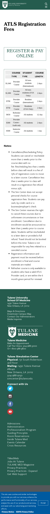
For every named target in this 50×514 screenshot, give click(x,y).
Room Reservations (18, 436)
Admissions (13, 423)
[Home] (11, 4)
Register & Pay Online (25, 54)
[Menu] (46, 6)
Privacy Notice (8, 511)
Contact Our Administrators (21, 316)
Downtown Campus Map (19, 313)
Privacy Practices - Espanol (22, 471)
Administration (15, 426)
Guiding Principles (17, 433)
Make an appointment (18, 343)
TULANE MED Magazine (20, 464)
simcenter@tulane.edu (20, 378)
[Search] (46, 3)
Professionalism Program (21, 429)
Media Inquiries (14, 319)
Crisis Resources (16, 445)
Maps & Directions (16, 311)
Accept (43, 503)
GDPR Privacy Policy (25, 511)
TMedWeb (13, 458)
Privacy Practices (16, 467)
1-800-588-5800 (18, 348)
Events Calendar (16, 442)
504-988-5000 (30, 345)
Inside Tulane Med (17, 439)
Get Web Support (17, 474)
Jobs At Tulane (15, 461)
